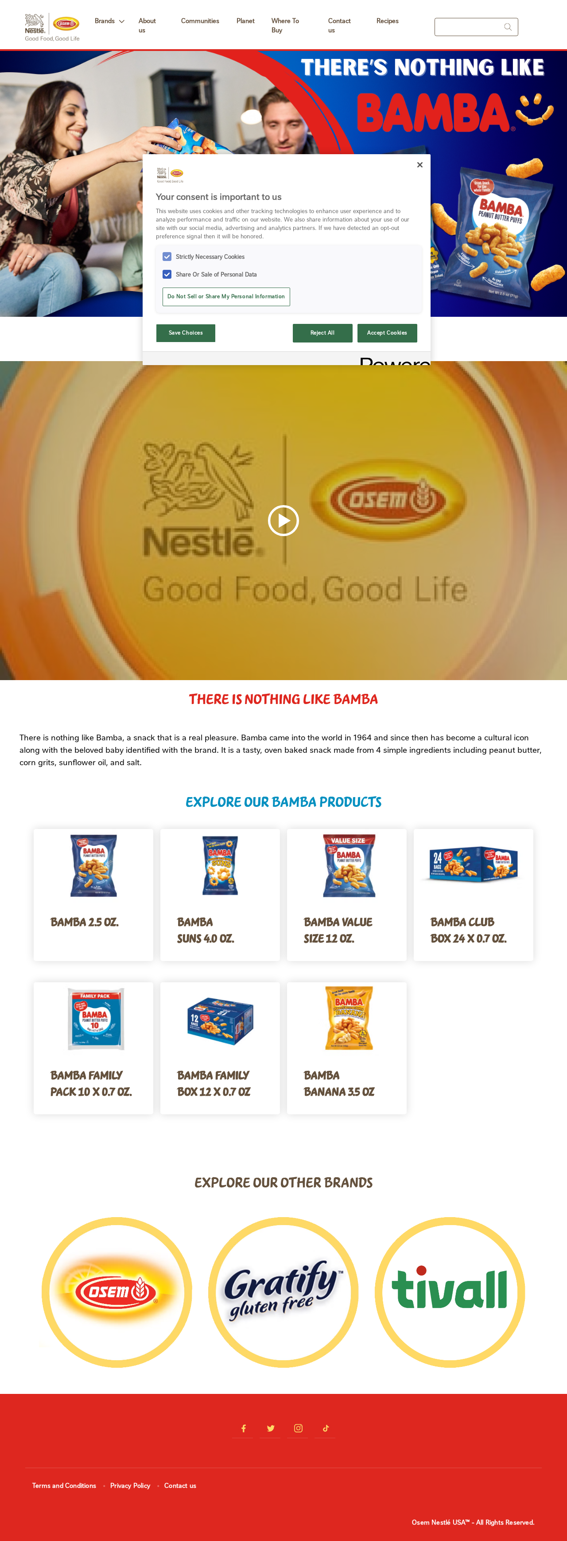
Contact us (339, 25)
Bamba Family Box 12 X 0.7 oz (213, 1082)
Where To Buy (285, 25)
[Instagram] (297, 1428)
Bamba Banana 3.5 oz (339, 1082)
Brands (105, 21)
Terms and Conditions (64, 1486)
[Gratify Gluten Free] (283, 1293)
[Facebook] (242, 1428)
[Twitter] (270, 1428)
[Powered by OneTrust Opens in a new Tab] (392, 359)
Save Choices (186, 333)
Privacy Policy (130, 1486)
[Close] (420, 165)
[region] (287, 259)
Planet (246, 21)
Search (506, 26)
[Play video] (283, 521)
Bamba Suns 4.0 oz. (205, 929)
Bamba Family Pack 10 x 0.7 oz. (91, 1082)
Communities (200, 21)
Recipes (388, 21)
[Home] (52, 19)
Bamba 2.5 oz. (84, 921)
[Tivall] (450, 1293)
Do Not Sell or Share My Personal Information (226, 296)
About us (147, 25)
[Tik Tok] (325, 1428)
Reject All (323, 333)
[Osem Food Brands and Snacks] (117, 1293)
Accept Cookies (387, 333)
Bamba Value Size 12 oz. (338, 929)
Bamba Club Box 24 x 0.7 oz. (469, 929)
